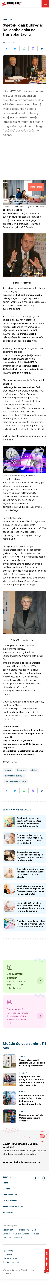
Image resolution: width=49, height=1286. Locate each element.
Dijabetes (21, 770)
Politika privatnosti (11, 1262)
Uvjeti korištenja (10, 1258)
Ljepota (6, 1189)
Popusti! (35, 1234)
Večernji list (8, 1230)
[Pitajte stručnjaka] (47, 1260)
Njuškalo (17, 1234)
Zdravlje (7, 1177)
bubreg (8, 770)
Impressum (8, 1254)
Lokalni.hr (7, 1234)
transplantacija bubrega (15, 781)
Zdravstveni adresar (13, 1206)
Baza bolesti (9, 1212)
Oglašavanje (8, 1250)
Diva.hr (35, 1230)
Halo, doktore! (10, 1201)
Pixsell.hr (7, 1238)
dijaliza (34, 770)
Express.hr (17, 1238)
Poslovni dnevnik (22, 1230)
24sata (26, 1234)
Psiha (5, 1183)
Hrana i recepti (10, 1195)
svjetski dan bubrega (14, 776)
